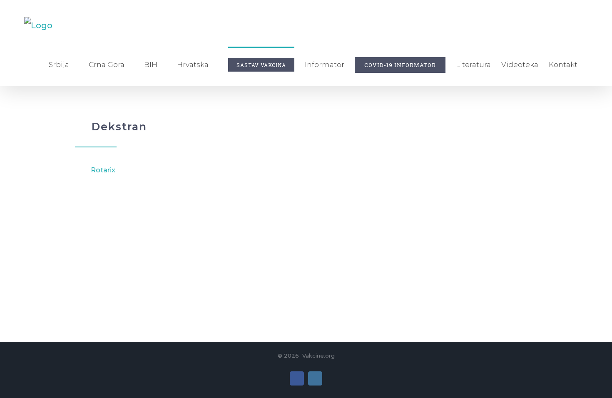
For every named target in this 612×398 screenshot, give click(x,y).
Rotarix (103, 170)
